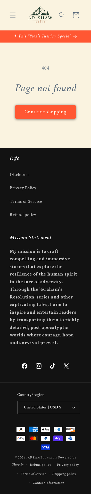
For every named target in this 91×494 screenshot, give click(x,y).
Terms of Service (26, 201)
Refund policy (23, 215)
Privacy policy (68, 464)
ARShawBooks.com (43, 457)
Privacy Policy (23, 188)
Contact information (48, 482)
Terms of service (33, 474)
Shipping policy (64, 474)
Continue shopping (45, 112)
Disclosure (20, 174)
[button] (12, 15)
